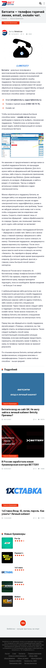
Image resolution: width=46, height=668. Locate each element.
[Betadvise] (8, 3)
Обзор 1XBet (33, 656)
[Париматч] (7, 563)
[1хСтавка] (7, 577)
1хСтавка (19, 568)
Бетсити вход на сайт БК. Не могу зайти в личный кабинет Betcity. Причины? (20, 412)
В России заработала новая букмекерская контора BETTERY (20, 463)
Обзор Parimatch (36, 658)
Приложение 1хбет (15, 663)
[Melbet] (7, 606)
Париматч (19, 553)
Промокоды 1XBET (30, 661)
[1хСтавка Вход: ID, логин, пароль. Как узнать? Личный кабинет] (23, 491)
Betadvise (18, 31)
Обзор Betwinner (9, 658)
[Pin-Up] (7, 548)
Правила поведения (34, 653)
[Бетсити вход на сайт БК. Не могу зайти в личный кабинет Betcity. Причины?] (23, 389)
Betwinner (19, 582)
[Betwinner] (7, 592)
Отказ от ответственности (17, 656)
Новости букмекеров (16, 18)
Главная (4, 18)
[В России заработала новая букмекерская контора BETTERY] (23, 441)
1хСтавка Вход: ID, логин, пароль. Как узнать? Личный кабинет (23, 512)
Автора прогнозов (30, 663)
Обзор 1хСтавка (23, 658)
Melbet (17, 597)
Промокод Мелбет (15, 661)
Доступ (7, 653)
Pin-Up (17, 538)
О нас (14, 653)
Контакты (22, 653)
